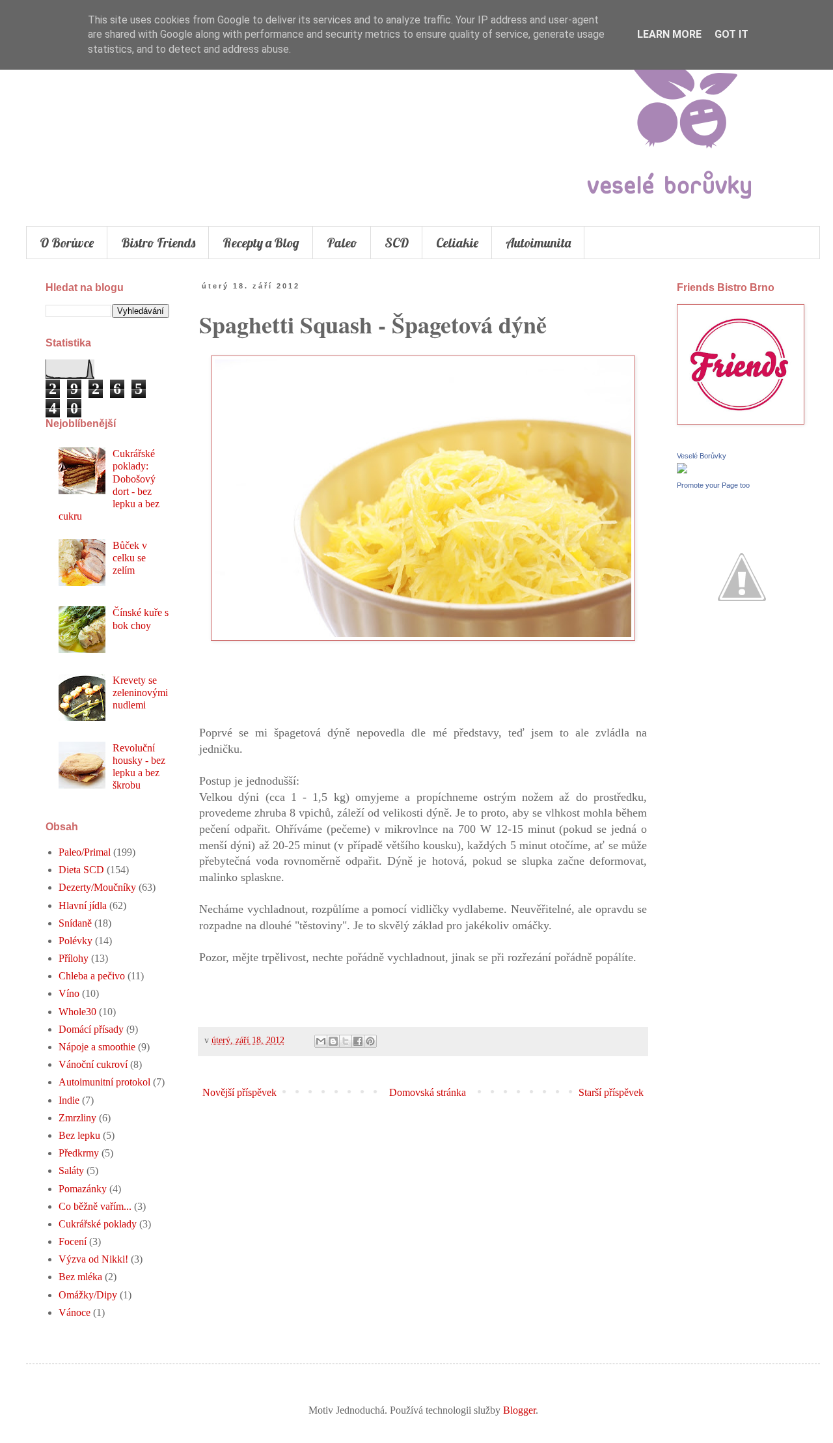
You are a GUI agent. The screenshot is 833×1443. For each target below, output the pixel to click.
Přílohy (74, 958)
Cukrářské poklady (98, 1223)
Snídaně (75, 923)
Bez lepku (79, 1135)
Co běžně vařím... (95, 1206)
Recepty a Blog (261, 242)
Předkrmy (79, 1152)
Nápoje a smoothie (97, 1046)
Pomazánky (83, 1188)
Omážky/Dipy (88, 1294)
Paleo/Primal (85, 852)
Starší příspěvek (611, 1092)
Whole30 (77, 1011)
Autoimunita (538, 242)
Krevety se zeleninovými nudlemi (140, 692)
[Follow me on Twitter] (742, 638)
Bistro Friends (158, 242)
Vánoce (74, 1312)
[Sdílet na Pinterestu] (370, 1041)
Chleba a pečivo (92, 975)
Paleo (342, 242)
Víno (69, 993)
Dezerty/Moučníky (97, 887)
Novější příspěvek (239, 1092)
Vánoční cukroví (93, 1064)
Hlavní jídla (83, 905)
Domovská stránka (427, 1092)
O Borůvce (67, 242)
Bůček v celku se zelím (130, 558)
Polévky (75, 940)
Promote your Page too (713, 485)
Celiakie (457, 242)
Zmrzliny (77, 1117)
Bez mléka (80, 1276)
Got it (731, 34)
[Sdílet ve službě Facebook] (357, 1041)
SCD (397, 242)
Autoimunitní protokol (104, 1081)
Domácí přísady (91, 1029)
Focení (73, 1241)
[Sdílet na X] (345, 1041)
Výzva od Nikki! (93, 1259)
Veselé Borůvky (701, 456)
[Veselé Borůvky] (682, 469)
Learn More (669, 34)
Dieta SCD (81, 869)
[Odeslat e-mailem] (320, 1041)
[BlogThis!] (333, 1041)
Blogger (519, 1410)
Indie (69, 1100)
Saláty (71, 1170)
